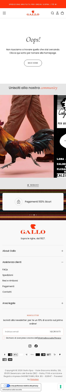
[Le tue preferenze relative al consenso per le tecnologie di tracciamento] (61, 387)
